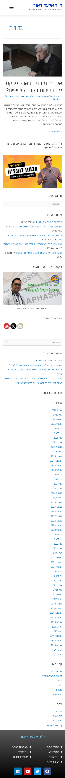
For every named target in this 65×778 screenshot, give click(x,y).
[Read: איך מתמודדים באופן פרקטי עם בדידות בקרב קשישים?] (32, 59)
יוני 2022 (58, 539)
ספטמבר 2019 (55, 640)
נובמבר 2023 (56, 506)
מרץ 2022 (57, 552)
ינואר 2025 (57, 451)
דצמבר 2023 (56, 502)
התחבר (59, 711)
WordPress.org (54, 725)
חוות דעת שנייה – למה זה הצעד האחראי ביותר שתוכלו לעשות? (35, 226)
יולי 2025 (58, 428)
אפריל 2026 (57, 410)
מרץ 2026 (57, 414)
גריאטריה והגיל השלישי (52, 676)
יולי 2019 (58, 649)
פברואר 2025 (56, 446)
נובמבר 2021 (56, 562)
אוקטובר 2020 (56, 612)
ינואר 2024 (57, 497)
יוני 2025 (58, 433)
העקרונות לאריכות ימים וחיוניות (49, 222)
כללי (60, 685)
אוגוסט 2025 (56, 423)
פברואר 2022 (56, 557)
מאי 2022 (58, 543)
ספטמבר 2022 (55, 525)
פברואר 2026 (56, 419)
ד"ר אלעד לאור (47, 5)
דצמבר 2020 (56, 603)
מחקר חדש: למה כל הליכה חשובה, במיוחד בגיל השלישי (38, 252)
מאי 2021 (58, 580)
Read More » (55, 130)
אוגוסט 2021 (56, 566)
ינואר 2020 (57, 631)
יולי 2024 (58, 474)
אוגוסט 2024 (56, 470)
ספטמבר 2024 (55, 465)
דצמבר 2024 (56, 456)
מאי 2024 (58, 483)
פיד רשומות (57, 716)
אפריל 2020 (57, 626)
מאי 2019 (58, 654)
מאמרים (58, 689)
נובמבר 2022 (56, 520)
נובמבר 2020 (56, 608)
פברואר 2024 (56, 493)
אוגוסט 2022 (56, 529)
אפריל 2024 (57, 488)
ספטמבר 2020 (55, 617)
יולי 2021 (58, 571)
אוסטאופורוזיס (56, 671)
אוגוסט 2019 (56, 645)
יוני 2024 (58, 479)
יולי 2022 (58, 534)
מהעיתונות (57, 694)
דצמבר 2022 (56, 516)
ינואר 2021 (57, 599)
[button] (11, 9)
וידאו (60, 680)
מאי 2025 (58, 437)
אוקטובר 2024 (56, 460)
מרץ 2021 (57, 589)
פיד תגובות (57, 720)
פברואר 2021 (56, 594)
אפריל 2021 (57, 585)
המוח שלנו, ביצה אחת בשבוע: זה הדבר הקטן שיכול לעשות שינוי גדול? (32, 244)
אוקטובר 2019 (56, 635)
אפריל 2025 (57, 442)
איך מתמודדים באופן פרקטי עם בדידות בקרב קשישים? (33, 86)
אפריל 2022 (57, 548)
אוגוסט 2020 (56, 622)
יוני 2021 (58, 576)
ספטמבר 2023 (55, 511)
